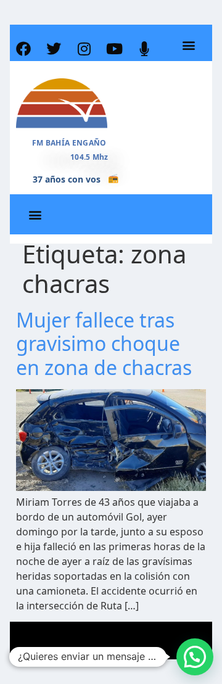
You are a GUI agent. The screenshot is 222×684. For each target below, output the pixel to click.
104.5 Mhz (89, 157)
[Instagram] (83, 48)
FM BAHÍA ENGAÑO (69, 143)
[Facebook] (23, 48)
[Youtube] (114, 48)
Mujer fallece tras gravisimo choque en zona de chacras (104, 344)
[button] (188, 45)
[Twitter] (53, 48)
